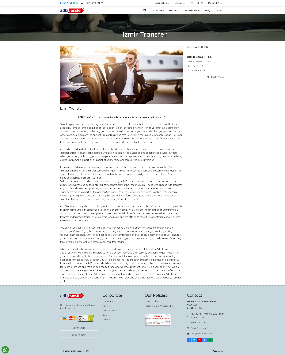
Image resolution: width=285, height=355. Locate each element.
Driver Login (79, 327)
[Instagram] (68, 3)
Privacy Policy (152, 301)
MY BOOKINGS (215, 3)
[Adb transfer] (72, 10)
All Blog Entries (215, 76)
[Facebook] (61, 3)
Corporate (156, 10)
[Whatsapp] (78, 3)
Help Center (179, 3)
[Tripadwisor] (210, 340)
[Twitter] (65, 3)
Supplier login (79, 334)
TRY (191, 3)
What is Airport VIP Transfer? (200, 61)
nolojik (217, 351)
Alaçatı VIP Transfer (196, 66)
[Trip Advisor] (74, 3)
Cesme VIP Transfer (196, 70)
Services (173, 10)
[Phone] (82, 3)
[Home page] (145, 10)
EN (201, 3)
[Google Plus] (71, 3)
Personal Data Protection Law (159, 305)
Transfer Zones (192, 10)
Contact (219, 10)
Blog (207, 10)
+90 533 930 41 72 (94, 3)
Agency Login (162, 3)
